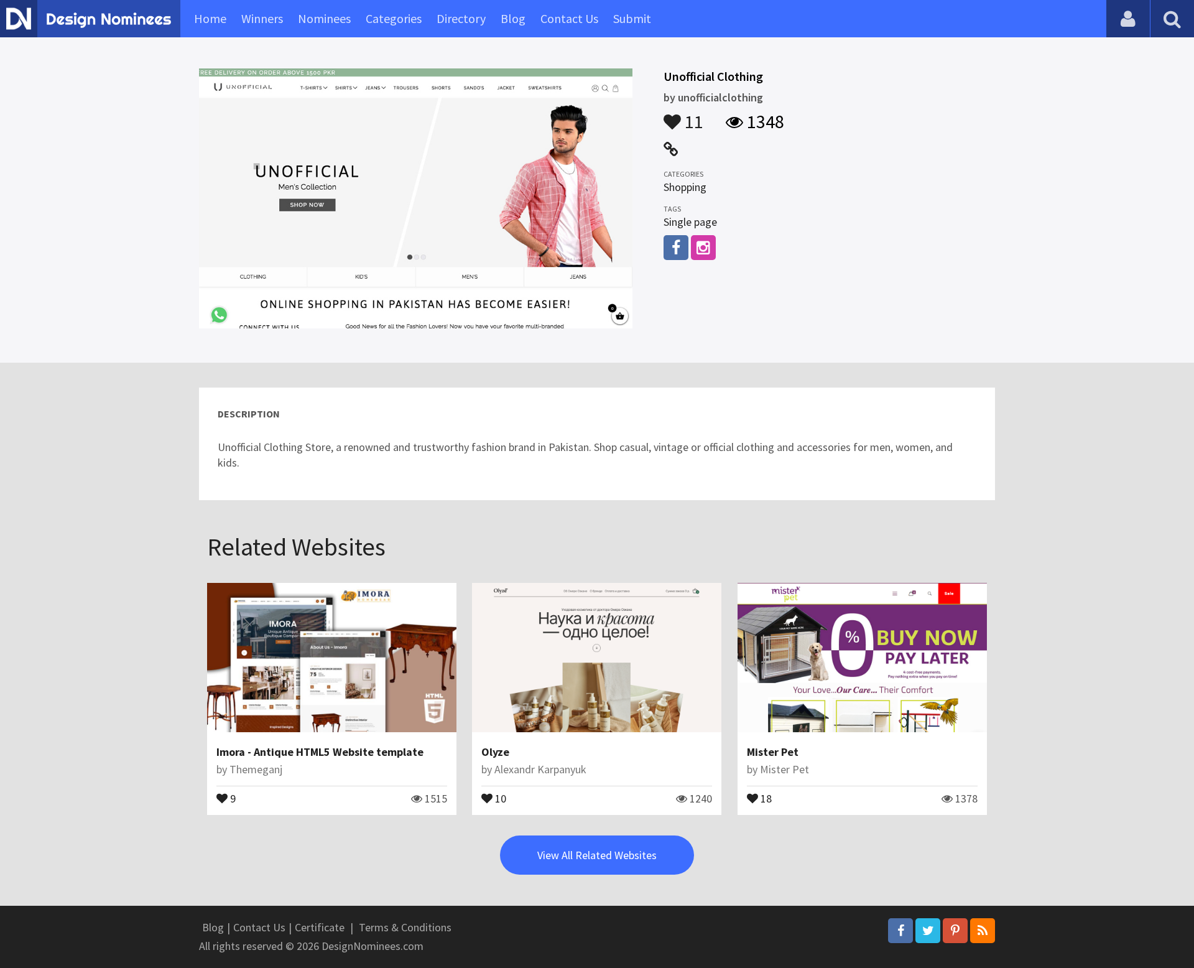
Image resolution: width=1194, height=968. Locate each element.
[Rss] (982, 930)
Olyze (495, 752)
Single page (690, 222)
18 (765, 797)
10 (499, 797)
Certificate (320, 927)
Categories (394, 18)
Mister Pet (772, 752)
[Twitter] (927, 930)
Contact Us (569, 18)
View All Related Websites (597, 855)
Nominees (324, 18)
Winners (262, 18)
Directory (461, 18)
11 (692, 115)
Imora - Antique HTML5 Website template (319, 752)
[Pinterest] (955, 930)
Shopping (685, 187)
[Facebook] (900, 930)
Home (210, 18)
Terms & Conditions (405, 927)
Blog (513, 18)
